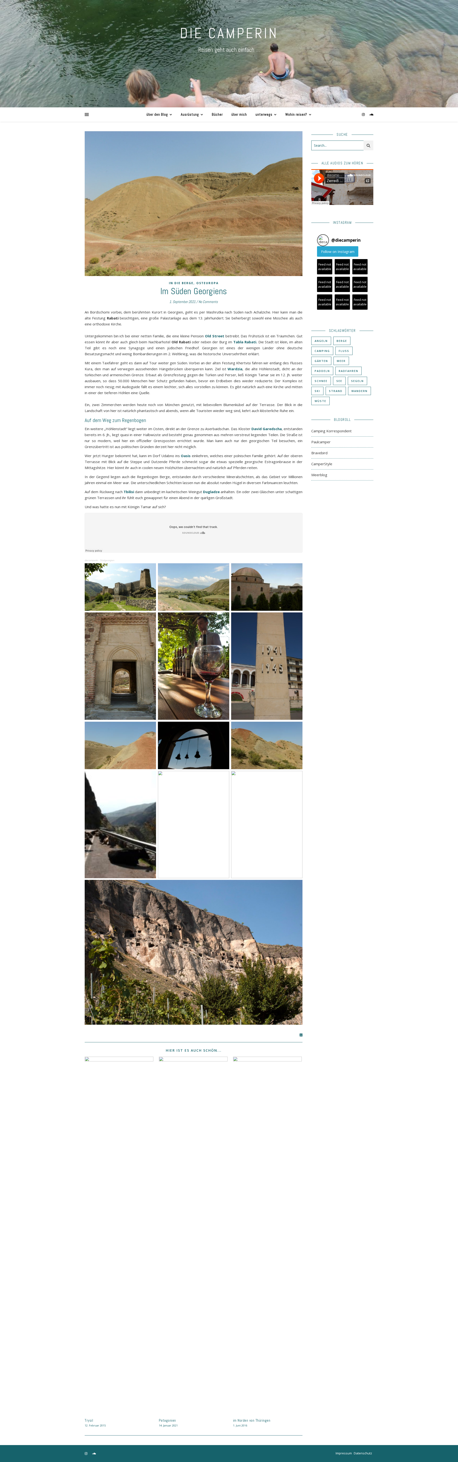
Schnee (321, 381)
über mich (239, 114)
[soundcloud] (371, 114)
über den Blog (157, 114)
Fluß (344, 351)
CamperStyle (321, 463)
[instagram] (364, 114)
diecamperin (91, 560)
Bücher (217, 114)
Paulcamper (321, 441)
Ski (317, 391)
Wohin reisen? (296, 114)
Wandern (359, 391)
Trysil (89, 1420)
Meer (341, 361)
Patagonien (167, 1420)
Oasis (186, 455)
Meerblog (319, 474)
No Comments (208, 301)
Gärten (321, 361)
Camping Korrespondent (331, 430)
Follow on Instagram (337, 251)
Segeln (357, 381)
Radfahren (348, 371)
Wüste (320, 401)
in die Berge (181, 283)
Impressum (344, 1453)
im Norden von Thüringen (252, 1420)
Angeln (321, 341)
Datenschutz (363, 1453)
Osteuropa (207, 283)
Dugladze (211, 491)
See (339, 381)
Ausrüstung (190, 114)
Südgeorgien (107, 560)
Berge (342, 341)
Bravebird (319, 452)
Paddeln (322, 371)
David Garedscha (266, 428)
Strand (336, 391)
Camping (322, 351)
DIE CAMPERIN (229, 33)
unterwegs (263, 114)
